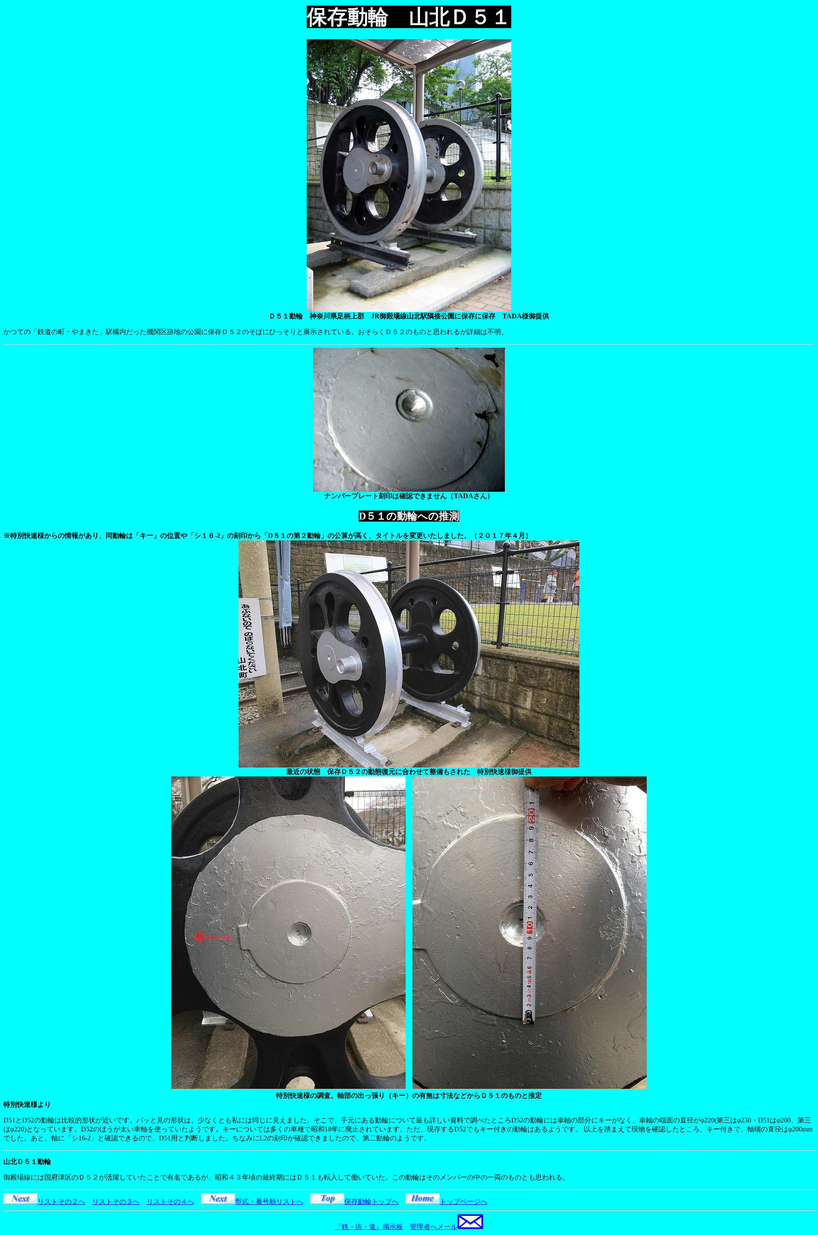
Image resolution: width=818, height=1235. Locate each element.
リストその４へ (170, 1201)
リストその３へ (116, 1201)
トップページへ (463, 1201)
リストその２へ (61, 1201)
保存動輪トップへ (371, 1201)
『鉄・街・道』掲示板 (369, 1226)
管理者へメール (434, 1226)
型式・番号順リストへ (269, 1201)
